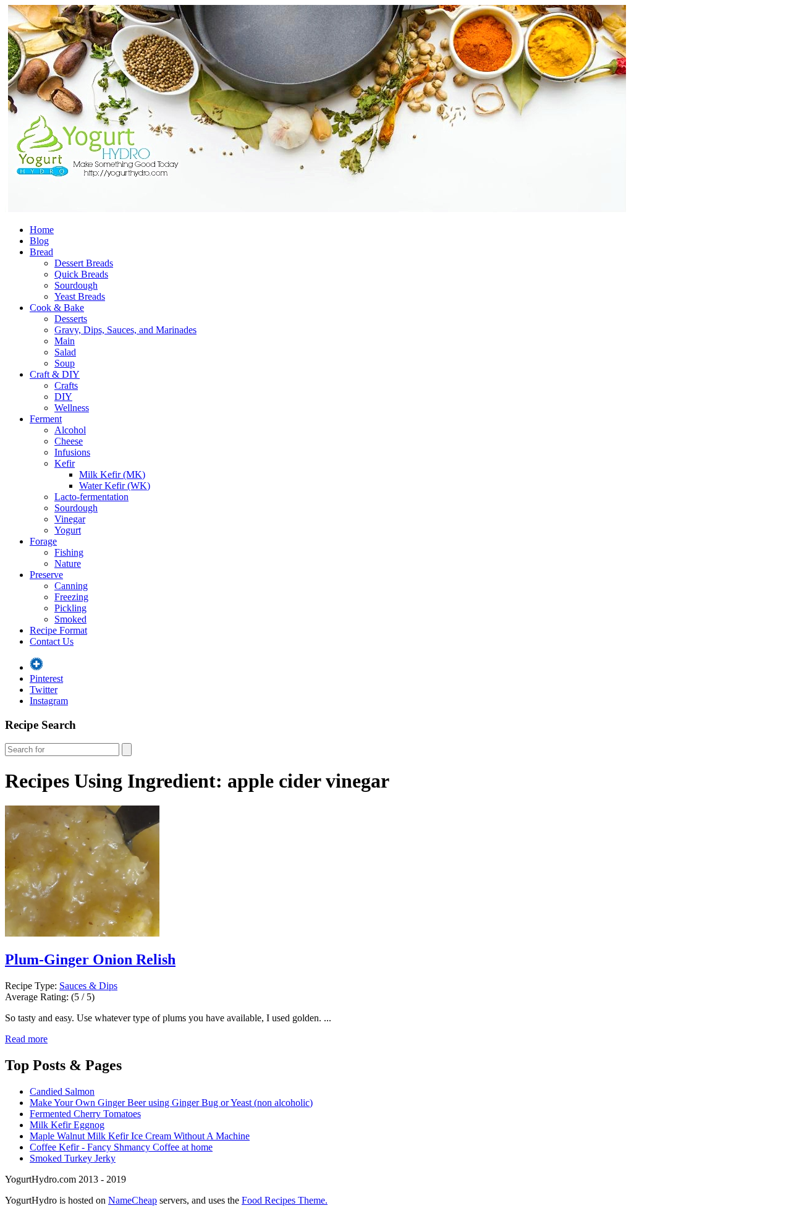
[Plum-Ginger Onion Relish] (82, 933)
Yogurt (67, 530)
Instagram (49, 700)
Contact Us (52, 641)
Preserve (46, 574)
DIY (63, 396)
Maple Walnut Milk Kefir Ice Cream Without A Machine (140, 1136)
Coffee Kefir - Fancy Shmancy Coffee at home (121, 1147)
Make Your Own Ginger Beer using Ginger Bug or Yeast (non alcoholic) (171, 1102)
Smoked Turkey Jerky (73, 1158)
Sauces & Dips (88, 985)
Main (64, 341)
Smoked (70, 619)
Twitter (43, 689)
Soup (64, 363)
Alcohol (70, 430)
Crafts (66, 385)
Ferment (46, 419)
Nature (67, 563)
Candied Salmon (62, 1091)
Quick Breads (81, 274)
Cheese (68, 441)
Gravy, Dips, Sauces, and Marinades (125, 330)
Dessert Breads (83, 263)
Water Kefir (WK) (114, 485)
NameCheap (132, 1200)
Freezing (71, 597)
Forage (43, 541)
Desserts (70, 318)
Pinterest (46, 678)
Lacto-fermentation (91, 496)
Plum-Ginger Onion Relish (90, 959)
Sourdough (76, 285)
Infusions (72, 452)
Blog (39, 241)
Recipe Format (58, 630)
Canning (71, 585)
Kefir (64, 463)
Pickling (70, 608)
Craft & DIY (55, 374)
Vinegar (69, 519)
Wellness (71, 407)
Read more (26, 1039)
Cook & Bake (57, 307)
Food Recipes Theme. (285, 1200)
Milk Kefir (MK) (112, 474)
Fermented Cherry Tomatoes (85, 1113)
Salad (65, 352)
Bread (41, 252)
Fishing (68, 552)
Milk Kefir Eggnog (67, 1125)
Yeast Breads (79, 296)
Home (42, 229)
